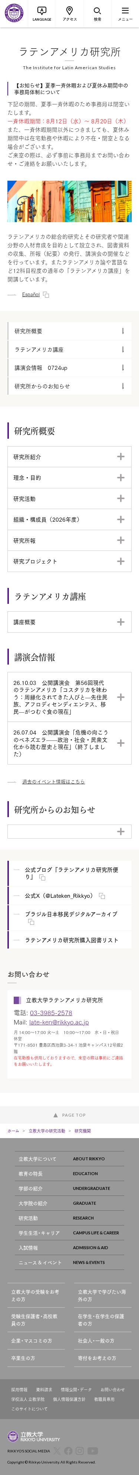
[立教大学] (14, 13)
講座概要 (24, 621)
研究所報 (24, 540)
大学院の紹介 (33, 1203)
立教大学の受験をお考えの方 (35, 1295)
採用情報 (19, 1390)
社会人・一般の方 (96, 1340)
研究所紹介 (27, 456)
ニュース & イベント (40, 1262)
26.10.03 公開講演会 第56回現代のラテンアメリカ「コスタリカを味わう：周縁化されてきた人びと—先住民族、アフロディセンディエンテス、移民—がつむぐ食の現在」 (60, 697)
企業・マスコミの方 (31, 1340)
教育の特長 (31, 1173)
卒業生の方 (23, 1357)
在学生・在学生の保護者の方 (101, 1319)
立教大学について (38, 1158)
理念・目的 (27, 477)
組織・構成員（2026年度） (47, 519)
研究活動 (24, 498)
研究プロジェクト (35, 560)
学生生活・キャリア (39, 1232)
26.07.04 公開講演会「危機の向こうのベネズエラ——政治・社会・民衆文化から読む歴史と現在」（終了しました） (61, 743)
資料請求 (44, 1390)
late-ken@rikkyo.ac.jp (59, 1022)
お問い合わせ (112, 1390)
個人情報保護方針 (69, 1399)
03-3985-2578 (51, 1012)
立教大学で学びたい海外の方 (102, 1295)
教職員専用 (104, 1399)
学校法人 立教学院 (27, 1399)
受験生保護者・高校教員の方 (34, 1319)
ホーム (13, 1130)
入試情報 (28, 1247)
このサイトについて (29, 1409)
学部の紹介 (31, 1188)
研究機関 (83, 1130)
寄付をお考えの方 (97, 1357)
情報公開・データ (76, 1390)
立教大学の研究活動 (47, 1130)
